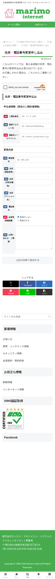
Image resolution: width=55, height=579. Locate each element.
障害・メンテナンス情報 (16, 346)
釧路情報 (7, 382)
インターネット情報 (13, 389)
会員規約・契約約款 (13, 360)
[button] (44, 292)
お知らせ (7, 339)
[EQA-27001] (13, 418)
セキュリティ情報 (12, 353)
